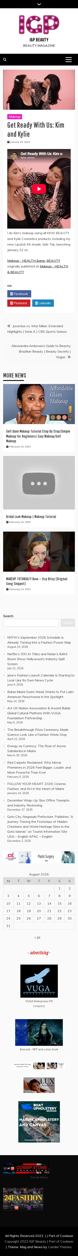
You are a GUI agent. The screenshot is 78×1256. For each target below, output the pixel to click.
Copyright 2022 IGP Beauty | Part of (32, 1241)
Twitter (44, 294)
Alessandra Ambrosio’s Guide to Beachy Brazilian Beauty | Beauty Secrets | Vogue (41, 351)
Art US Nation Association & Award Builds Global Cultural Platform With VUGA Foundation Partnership (39, 713)
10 (8, 903)
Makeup (15, 117)
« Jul (37, 937)
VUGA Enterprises (36, 1001)
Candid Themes (60, 1247)
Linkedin (44, 303)
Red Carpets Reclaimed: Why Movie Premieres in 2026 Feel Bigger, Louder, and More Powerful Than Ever (39, 767)
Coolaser (66, 1241)
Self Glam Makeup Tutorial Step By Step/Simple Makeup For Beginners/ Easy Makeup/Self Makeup (38, 436)
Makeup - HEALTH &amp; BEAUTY (33, 261)
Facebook (20, 294)
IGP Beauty (39, 39)
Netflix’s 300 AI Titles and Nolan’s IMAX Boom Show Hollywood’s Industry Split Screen (37, 659)
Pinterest (20, 303)
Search (8, 616)
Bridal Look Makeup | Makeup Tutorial (31, 516)
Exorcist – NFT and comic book (39, 1049)
